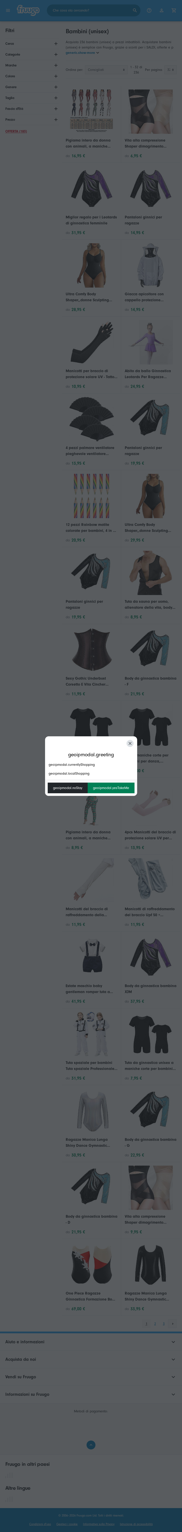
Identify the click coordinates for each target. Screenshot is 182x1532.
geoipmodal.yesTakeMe (111, 788)
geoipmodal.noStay (67, 788)
